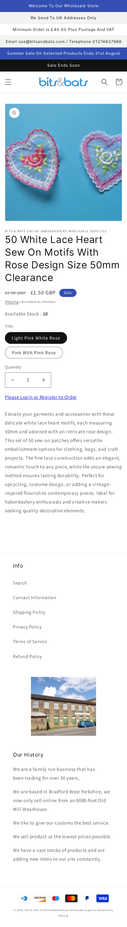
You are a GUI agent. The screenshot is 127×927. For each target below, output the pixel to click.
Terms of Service (30, 641)
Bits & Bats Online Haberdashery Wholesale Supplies (60, 910)
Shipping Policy (29, 612)
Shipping (12, 302)
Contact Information (34, 597)
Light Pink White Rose (36, 338)
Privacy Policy (27, 627)
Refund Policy (27, 656)
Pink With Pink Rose (34, 353)
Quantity (13, 367)
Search (20, 583)
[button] (8, 82)
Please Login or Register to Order (41, 397)
